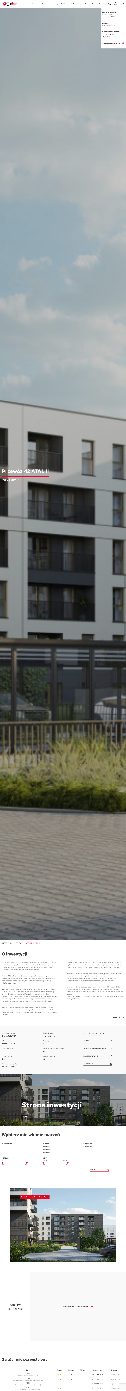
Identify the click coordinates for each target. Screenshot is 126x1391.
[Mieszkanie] (15, 1143)
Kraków (18, 943)
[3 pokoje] (96, 1146)
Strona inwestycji (10, 480)
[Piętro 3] (56, 1152)
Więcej (116, 1017)
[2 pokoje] (96, 1143)
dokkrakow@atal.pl (108, 26)
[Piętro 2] (56, 1149)
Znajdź (93, 1170)
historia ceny (116, 1374)
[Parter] (56, 1143)
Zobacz (25, 1116)
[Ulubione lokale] (109, 3)
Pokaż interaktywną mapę (75, 1306)
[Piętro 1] (56, 1146)
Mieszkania (7, 943)
